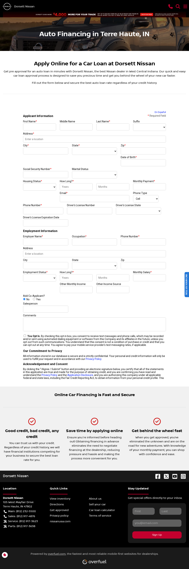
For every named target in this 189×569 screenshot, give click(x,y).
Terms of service (100, 515)
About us (95, 498)
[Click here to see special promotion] (94, 14)
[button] (170, 6)
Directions (57, 504)
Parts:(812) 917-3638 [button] (21, 526)
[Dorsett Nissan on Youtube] (173, 476)
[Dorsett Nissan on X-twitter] (165, 476)
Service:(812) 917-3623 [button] (23, 521)
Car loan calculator (102, 510)
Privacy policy (59, 515)
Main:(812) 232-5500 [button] (22, 511)
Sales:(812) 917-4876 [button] (21, 516)
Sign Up (157, 534)
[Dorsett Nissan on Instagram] (182, 476)
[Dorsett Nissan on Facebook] (156, 476)
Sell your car (97, 504)
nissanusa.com (60, 521)
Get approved (59, 510)
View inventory (60, 498)
